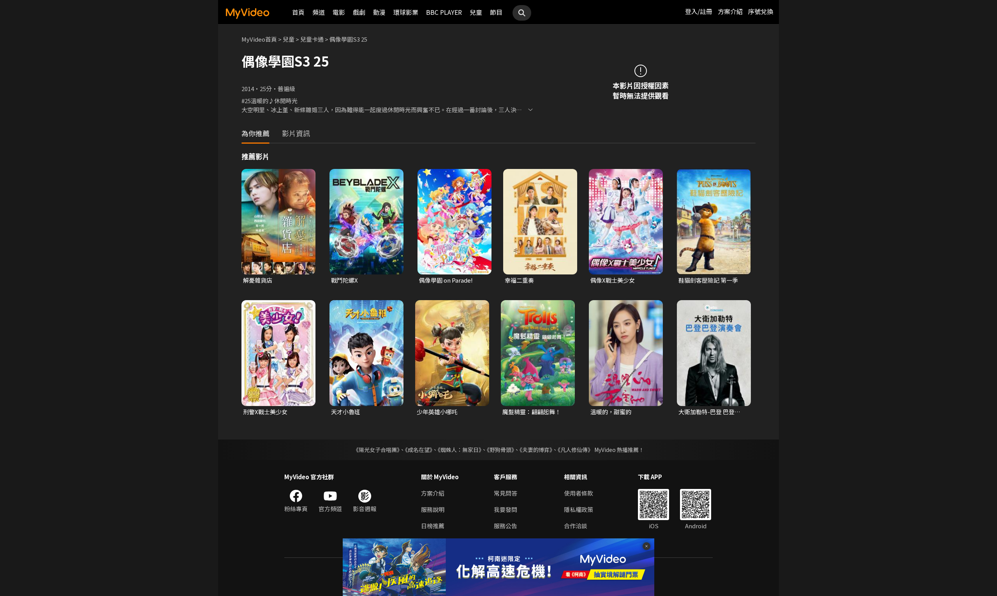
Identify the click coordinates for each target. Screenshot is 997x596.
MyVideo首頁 (259, 39)
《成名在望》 (418, 450)
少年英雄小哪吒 (437, 412)
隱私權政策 (578, 509)
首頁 (298, 12)
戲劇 (359, 12)
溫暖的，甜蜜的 (610, 412)
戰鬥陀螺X (344, 280)
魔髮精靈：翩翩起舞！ (531, 412)
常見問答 (505, 493)
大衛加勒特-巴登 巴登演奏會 (712, 412)
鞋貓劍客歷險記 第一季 (708, 280)
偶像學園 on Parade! (446, 280)
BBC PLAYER (444, 12)
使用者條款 (578, 493)
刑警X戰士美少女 (265, 412)
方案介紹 (730, 11)
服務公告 (505, 526)
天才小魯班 (345, 412)
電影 (339, 12)
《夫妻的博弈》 (536, 450)
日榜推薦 (432, 526)
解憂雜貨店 (257, 280)
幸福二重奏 (519, 280)
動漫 (379, 12)
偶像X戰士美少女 (612, 280)
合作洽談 (575, 526)
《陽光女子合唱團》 (376, 450)
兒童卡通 (312, 39)
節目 (496, 12)
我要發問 (505, 509)
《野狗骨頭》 (500, 450)
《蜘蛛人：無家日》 (459, 450)
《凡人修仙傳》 (575, 450)
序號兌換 (760, 11)
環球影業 (405, 12)
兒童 (476, 12)
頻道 (318, 12)
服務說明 (432, 509)
